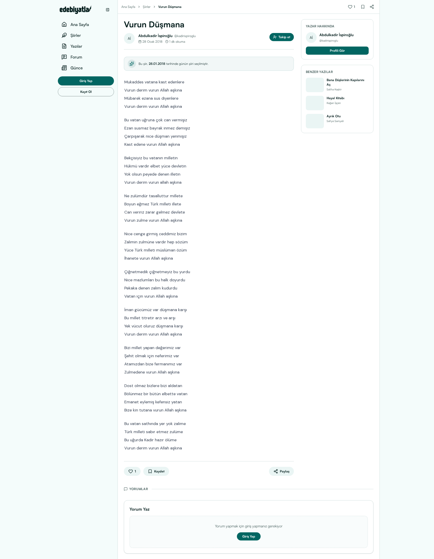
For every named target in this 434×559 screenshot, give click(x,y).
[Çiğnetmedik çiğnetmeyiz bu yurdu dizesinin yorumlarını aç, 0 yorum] (291, 271)
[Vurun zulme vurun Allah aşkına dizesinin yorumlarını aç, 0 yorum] (291, 220)
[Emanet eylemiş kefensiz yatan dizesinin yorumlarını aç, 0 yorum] (291, 401)
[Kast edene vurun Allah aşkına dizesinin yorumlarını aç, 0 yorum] (291, 144)
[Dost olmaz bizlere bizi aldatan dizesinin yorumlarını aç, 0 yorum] (291, 385)
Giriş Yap (86, 81)
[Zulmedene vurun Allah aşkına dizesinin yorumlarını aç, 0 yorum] (291, 372)
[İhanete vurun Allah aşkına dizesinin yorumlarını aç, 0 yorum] (291, 258)
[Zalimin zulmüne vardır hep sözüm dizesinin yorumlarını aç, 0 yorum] (291, 241)
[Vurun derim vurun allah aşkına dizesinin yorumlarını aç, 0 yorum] (291, 182)
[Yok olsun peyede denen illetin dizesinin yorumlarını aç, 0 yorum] (291, 174)
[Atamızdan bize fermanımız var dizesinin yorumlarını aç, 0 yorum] (291, 363)
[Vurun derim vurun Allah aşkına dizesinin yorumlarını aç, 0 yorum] (291, 90)
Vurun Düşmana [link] (170, 7)
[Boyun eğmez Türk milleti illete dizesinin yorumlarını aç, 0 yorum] (291, 203)
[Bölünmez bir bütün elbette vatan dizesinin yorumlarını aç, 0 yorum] (291, 393)
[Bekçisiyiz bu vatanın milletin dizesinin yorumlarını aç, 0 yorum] (291, 157)
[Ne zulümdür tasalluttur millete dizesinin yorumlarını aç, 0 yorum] (291, 195)
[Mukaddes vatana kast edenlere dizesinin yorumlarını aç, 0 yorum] (291, 81)
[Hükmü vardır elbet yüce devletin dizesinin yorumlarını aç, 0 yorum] (291, 165)
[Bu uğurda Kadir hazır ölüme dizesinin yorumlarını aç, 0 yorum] (291, 439)
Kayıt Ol (86, 92)
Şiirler (147, 7)
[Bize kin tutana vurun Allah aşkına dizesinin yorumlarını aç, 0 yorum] (291, 409)
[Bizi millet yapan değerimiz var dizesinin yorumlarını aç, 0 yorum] (291, 347)
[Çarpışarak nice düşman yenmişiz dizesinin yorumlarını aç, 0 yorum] (291, 136)
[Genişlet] (117, 279)
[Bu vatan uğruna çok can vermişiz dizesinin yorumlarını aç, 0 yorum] (291, 119)
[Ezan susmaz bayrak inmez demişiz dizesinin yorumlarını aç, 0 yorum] (291, 127)
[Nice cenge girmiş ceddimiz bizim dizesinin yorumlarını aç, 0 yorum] (291, 233)
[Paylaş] (372, 7)
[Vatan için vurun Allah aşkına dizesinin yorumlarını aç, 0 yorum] (291, 296)
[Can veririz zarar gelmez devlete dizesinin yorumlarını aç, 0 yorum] (291, 212)
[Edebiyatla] (81, 9)
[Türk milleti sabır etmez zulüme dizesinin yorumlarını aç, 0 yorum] (291, 431)
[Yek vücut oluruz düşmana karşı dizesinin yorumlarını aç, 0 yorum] (291, 325)
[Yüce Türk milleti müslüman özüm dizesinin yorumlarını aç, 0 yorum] (291, 250)
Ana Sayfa (128, 7)
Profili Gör (337, 50)
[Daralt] (107, 10)
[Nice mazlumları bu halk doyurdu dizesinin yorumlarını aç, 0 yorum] (291, 279)
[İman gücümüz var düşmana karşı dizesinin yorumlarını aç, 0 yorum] (291, 309)
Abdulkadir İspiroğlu (155, 35)
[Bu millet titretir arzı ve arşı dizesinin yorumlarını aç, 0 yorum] (291, 317)
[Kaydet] (363, 7)
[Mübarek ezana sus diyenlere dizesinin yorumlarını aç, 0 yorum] (291, 98)
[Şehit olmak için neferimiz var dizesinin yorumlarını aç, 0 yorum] (291, 355)
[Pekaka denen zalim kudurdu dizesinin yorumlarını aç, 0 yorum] (291, 287)
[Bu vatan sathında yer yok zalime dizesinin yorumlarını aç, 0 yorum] (291, 423)
